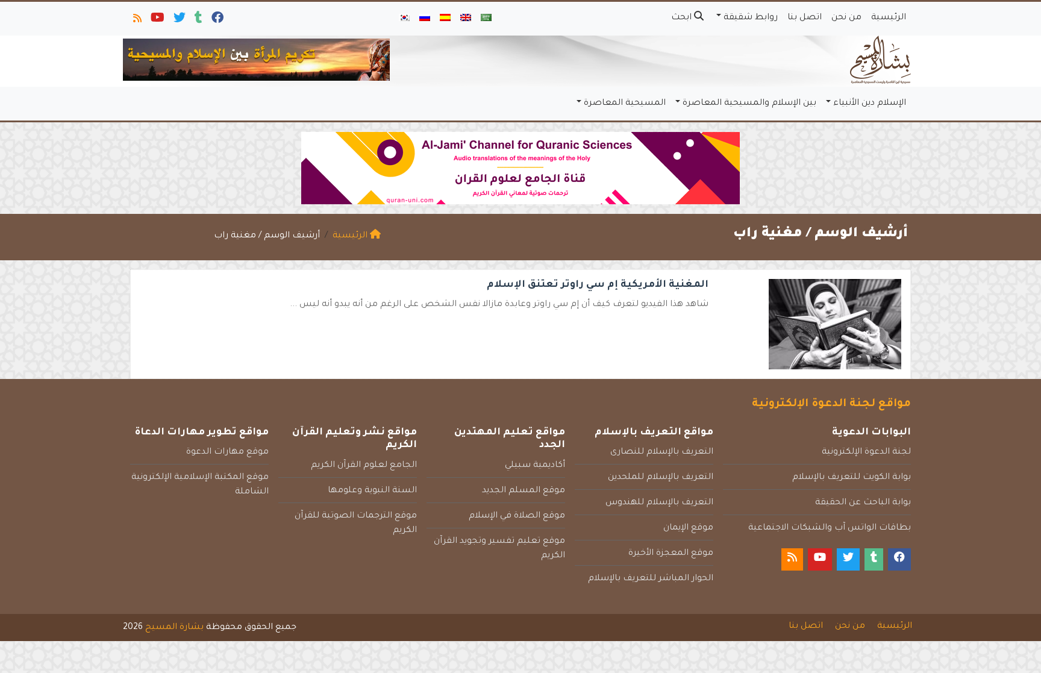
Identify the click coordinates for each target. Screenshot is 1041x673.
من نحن (846, 18)
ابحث (682, 18)
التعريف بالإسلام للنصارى (661, 452)
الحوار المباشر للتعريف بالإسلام (650, 579)
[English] (465, 19)
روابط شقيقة (751, 18)
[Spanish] (445, 19)
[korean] (404, 19)
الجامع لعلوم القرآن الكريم (364, 466)
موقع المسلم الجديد (523, 491)
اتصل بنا (804, 18)
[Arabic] (486, 19)
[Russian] (424, 19)
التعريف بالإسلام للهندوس (659, 503)
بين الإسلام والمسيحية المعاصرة (749, 103)
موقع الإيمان (688, 528)
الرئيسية (888, 18)
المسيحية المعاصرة (625, 103)
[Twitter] (178, 20)
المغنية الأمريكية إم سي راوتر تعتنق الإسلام (597, 285)
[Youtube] (157, 20)
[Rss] (136, 20)
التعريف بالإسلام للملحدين (660, 478)
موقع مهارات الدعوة (227, 452)
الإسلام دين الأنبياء (869, 103)
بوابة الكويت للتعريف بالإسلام (851, 478)
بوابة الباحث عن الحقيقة (863, 503)
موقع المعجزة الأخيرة (670, 554)
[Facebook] (216, 20)
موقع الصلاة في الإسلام (517, 516)
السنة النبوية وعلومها (372, 491)
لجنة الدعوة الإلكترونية (866, 452)
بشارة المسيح (174, 628)
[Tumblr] (198, 20)
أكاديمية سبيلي (535, 466)
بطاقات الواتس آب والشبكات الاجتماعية (829, 528)
